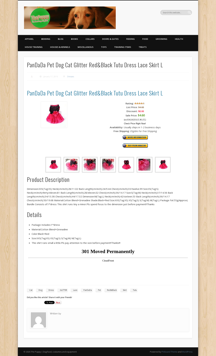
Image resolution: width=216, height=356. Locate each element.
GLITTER (63, 290)
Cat (30, 290)
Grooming (161, 39)
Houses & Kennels (60, 47)
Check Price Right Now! (135, 123)
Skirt (125, 290)
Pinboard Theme (169, 351)
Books (74, 39)
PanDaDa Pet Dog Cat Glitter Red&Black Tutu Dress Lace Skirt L (95, 93)
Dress (51, 290)
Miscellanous (85, 47)
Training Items (122, 47)
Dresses (70, 76)
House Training (34, 47)
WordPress (187, 351)
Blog (60, 39)
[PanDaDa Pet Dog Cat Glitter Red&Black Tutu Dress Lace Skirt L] (54, 127)
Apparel (29, 39)
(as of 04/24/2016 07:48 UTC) (135, 119)
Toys (104, 47)
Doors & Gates (110, 39)
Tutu (135, 290)
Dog (40, 290)
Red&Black (112, 290)
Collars (90, 39)
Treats (143, 47)
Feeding (130, 39)
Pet (99, 290)
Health (179, 39)
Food (145, 39)
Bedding (45, 39)
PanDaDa (87, 290)
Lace (75, 290)
